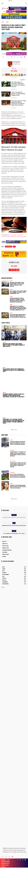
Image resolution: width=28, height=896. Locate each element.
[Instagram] (12, 270)
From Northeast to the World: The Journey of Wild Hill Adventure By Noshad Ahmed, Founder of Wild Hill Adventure (18, 454)
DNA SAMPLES (8, 246)
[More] (24, 57)
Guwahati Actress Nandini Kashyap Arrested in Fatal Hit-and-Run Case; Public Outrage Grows (18, 487)
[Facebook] (8, 57)
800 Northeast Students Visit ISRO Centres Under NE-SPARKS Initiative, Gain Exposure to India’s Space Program (18, 465)
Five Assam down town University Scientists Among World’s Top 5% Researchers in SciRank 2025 (18, 316)
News (7, 22)
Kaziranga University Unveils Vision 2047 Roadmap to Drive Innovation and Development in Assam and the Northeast (17, 300)
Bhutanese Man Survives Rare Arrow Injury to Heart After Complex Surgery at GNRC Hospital (17, 284)
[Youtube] (18, 270)
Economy (12, 472)
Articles (12, 450)
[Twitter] (11, 57)
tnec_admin (14, 71)
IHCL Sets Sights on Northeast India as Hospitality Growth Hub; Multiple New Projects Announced (17, 476)
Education (12, 461)
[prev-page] (2, 494)
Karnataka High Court (17, 113)
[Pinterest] (14, 57)
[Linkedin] (21, 57)
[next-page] (5, 494)
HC (14, 246)
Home (2, 22)
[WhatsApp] (17, 57)
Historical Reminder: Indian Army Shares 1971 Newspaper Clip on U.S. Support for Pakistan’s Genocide (17, 443)
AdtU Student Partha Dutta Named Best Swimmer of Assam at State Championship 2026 (18, 292)
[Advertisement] (14, 882)
